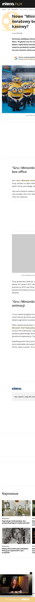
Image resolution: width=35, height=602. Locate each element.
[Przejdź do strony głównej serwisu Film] (18, 3)
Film (9, 9)
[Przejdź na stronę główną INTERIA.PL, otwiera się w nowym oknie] (8, 3)
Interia (4, 9)
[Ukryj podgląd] (31, 573)
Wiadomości (15, 9)
